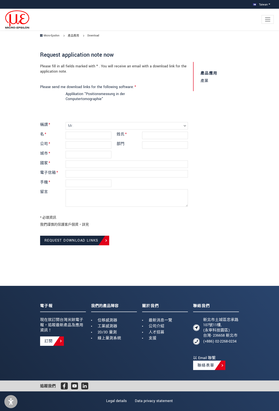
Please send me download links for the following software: (88, 86)
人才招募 (156, 332)
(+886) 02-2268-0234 (219, 341)
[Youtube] (74, 385)
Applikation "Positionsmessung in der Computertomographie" (95, 96)
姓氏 (122, 134)
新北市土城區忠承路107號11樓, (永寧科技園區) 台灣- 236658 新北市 (220, 327)
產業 (204, 80)
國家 (45, 162)
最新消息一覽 (160, 320)
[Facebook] (64, 385)
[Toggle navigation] (268, 19)
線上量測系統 (109, 338)
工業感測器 (107, 326)
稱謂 (45, 124)
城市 (45, 153)
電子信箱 (49, 172)
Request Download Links (71, 240)
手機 (45, 182)
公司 (45, 143)
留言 (44, 191)
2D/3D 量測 (107, 332)
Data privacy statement (154, 400)
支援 (153, 338)
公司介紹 (156, 326)
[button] (10, 401)
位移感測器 (107, 320)
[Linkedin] (84, 385)
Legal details (116, 400)
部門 (120, 143)
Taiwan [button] (263, 4)
